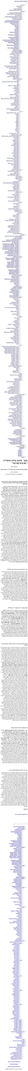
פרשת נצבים (16, 1014)
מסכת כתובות (16, 155)
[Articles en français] (15, 829)
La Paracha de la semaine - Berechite (10, 243)
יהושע (17, 120)
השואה (17, 308)
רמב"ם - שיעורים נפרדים (13, 190)
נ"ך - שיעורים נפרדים (14, 133)
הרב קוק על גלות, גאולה (13, 390)
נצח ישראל (16, 195)
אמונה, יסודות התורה (14, 54)
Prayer (17, 268)
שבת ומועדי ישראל (17, 79)
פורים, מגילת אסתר (14, 110)
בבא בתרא (16, 162)
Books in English (18, 432)
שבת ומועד (19, 406)
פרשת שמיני (16, 979)
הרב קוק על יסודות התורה (13, 388)
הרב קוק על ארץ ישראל (13, 230)
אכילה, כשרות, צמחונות (13, 71)
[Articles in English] (15, 847)
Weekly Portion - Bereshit (13, 262)
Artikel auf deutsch (17, 286)
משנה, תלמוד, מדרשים (17, 134)
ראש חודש (16, 317)
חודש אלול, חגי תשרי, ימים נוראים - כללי (10, 98)
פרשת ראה (16, 1009)
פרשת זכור (19, 935)
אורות (17, 214)
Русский (20, 453)
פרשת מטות (16, 1001)
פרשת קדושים (16, 984)
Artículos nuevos (15, 290)
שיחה (19, 474)
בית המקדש (16, 304)
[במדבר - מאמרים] (13, 990)
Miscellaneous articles (14, 273)
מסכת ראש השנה (15, 145)
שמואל (17, 123)
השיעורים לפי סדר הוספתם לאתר (14, 14)
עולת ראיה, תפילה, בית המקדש (12, 220)
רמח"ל (20, 202)
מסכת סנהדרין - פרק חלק (13, 163)
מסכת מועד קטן (15, 153)
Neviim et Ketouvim (14, 32)
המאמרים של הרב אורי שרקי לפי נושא (13, 236)
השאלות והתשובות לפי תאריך (15, 398)
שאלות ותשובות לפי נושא (16, 397)
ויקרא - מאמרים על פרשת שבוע (12, 350)
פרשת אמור (16, 986)
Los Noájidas (16, 294)
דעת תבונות (16, 206)
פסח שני (17, 89)
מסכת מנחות (16, 167)
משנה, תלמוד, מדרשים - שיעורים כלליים (10, 136)
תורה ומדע (16, 299)
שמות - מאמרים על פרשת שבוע (12, 349)
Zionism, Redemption (14, 271)
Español (20, 454)
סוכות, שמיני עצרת (15, 103)
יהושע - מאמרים (15, 354)
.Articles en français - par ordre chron (10, 241)
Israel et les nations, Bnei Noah (12, 41)
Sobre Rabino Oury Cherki (15, 442)
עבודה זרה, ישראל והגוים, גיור (15, 412)
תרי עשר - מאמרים (14, 363)
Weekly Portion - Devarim (13, 267)
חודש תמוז (16, 93)
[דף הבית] (20, 5)
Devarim (17, 31)
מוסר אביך (16, 221)
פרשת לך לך (16, 947)
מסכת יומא (16, 146)
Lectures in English (17, 50)
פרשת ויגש (16, 957)
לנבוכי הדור (16, 224)
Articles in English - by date (12, 259)
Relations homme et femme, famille (11, 40)
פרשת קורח (16, 996)
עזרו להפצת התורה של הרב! (14, 1061)
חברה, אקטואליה (15, 60)
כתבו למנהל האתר (14, 1064)
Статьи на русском (17, 275)
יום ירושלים (16, 90)
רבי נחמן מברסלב (18, 210)
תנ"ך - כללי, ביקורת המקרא (13, 112)
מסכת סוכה (16, 147)
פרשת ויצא (16, 952)
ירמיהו (17, 127)
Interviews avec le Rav (13, 254)
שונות (17, 315)
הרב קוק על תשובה (14, 228)
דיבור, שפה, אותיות (14, 59)
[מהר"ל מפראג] (15, 192)
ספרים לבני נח (19, 434)
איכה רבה (17, 138)
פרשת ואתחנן (16, 1007)
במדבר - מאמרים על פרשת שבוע (11, 351)
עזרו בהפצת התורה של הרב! (21, 813)
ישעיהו (17, 125)
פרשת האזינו (16, 1017)
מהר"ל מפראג (19, 192)
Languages (21, 447)
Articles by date (18, 849)
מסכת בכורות (16, 168)
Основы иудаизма (14, 281)
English (20, 451)
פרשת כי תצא (16, 1012)
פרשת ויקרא (16, 977)
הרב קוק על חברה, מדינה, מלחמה (11, 391)
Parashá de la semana (14, 291)
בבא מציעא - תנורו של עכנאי (12, 160)
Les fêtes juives (15, 24)
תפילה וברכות (19, 176)
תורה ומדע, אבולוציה (14, 56)
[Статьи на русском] (12, 275)
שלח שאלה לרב (18, 395)
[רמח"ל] (18, 202)
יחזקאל (17, 128)
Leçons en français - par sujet (12, 20)
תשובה (17, 301)
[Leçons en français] (12, 19)
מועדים (20, 316)
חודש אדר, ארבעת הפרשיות (12, 342)
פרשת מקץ (16, 956)
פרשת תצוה (16, 970)
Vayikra (17, 28)
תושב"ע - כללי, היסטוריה (13, 171)
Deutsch (20, 455)
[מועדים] (20, 907)
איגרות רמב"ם (16, 184)
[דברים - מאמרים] (13, 1004)
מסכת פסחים (16, 143)
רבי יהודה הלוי (19, 179)
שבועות (17, 92)
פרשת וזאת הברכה (15, 1018)
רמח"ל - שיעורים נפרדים (13, 208)
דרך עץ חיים (16, 207)
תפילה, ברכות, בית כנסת (16, 404)
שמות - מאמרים (18, 960)
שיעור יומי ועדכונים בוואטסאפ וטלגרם (13, 16)
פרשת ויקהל (16, 973)
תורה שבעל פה (15, 371)
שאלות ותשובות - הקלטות (13, 76)
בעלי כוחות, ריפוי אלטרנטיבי (15, 423)
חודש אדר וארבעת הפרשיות (12, 108)
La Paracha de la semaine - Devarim (10, 249)
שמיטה (17, 306)
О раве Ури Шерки (17, 441)
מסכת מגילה (16, 151)
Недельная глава (15, 280)
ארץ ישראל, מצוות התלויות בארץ (11, 66)
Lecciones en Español (17, 51)
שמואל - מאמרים (15, 356)
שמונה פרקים (16, 181)
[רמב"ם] (18, 180)
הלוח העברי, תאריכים (17, 424)
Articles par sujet (18, 830)
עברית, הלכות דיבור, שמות (16, 402)
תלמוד (17, 368)
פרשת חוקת (16, 997)
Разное (17, 285)
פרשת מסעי (16, 1003)
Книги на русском (17, 433)
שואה (17, 64)
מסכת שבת (16, 142)
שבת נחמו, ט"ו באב (14, 97)
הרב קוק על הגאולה (14, 229)
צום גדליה (17, 101)
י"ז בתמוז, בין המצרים (14, 94)
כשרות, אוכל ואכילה (17, 417)
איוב (18, 132)
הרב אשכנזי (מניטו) (17, 233)
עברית (20, 449)
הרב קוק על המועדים (14, 386)
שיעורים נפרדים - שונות (16, 53)
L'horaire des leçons (14, 23)
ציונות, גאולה (19, 407)
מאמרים (23, 234)
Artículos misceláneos (14, 295)
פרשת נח (17, 946)
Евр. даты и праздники (16, 869)
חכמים (17, 369)
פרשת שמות (16, 961)
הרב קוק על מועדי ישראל (13, 227)
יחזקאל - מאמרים (15, 362)
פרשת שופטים (15, 1010)
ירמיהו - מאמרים (15, 360)
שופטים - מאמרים (15, 355)
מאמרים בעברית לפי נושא (19, 826)
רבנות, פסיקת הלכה (14, 173)
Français (20, 450)
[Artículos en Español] (11, 288)
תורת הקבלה (16, 372)
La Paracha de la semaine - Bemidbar (10, 247)
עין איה (17, 217)
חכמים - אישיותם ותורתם (13, 175)
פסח (18, 84)
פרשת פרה (19, 938)
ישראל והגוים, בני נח (14, 63)
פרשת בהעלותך (15, 994)
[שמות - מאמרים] (14, 960)
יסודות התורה (16, 298)
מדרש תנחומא (16, 140)
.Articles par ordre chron (16, 831)
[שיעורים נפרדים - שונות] (10, 53)
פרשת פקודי (16, 974)
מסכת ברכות (16, 141)
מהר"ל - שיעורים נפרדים (13, 201)
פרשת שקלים (19, 934)
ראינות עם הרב (15, 314)
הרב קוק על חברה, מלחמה (16, 1057)
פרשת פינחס (16, 1000)
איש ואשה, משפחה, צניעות (16, 415)
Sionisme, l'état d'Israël (13, 37)
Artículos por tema (14, 289)
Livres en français (18, 430)
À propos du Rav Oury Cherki (15, 438)
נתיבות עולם (16, 199)
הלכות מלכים (16, 188)
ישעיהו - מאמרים (15, 359)
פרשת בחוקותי (15, 988)
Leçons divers (15, 49)
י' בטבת (17, 106)
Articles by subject (17, 848)
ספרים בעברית (18, 429)
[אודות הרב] (19, 436)
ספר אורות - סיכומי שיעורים (13, 381)
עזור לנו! (20, 7)
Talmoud (17, 33)
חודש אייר (16, 86)
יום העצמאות (16, 88)
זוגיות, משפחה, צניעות (14, 68)
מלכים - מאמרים (15, 358)
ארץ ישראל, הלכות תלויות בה (15, 408)
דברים (17, 119)
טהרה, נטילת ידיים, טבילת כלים (15, 419)
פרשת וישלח (16, 953)
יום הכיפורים (16, 102)
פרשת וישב (16, 955)
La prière (17, 36)
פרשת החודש (19, 939)
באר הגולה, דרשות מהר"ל (13, 197)
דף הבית (23, 5)
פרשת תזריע (16, 981)
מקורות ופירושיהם (18, 401)
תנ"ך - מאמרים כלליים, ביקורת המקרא (10, 346)
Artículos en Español (17, 288)
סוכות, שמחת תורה (14, 337)
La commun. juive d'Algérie (15, 843)
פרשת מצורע (16, 982)
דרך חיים (17, 198)
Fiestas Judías (16, 293)
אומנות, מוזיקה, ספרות (17, 425)
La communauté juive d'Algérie (12, 253)
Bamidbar (16, 29)
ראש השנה (16, 99)
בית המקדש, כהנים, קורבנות (12, 67)
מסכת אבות (16, 166)
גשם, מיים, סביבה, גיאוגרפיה (12, 73)
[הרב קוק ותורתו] (14, 380)
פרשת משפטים (15, 968)
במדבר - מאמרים (18, 990)
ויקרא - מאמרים (18, 975)
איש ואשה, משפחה (14, 311)
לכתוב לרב (22, 445)
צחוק (18, 312)
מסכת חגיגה (16, 154)
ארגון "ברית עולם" (20, 446)
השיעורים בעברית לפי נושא (16, 12)
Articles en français (17, 238)
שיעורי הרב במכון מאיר (17, 18)
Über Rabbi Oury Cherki (16, 443)
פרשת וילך (16, 1016)
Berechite (17, 25)
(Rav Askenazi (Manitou (13, 47)
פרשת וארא (16, 962)
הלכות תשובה (16, 186)
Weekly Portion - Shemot (13, 263)
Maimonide (16, 44)
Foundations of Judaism (13, 269)
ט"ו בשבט (16, 107)
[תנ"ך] (19, 345)
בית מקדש (19, 895)
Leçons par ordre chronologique (11, 21)
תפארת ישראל (15, 194)
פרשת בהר (16, 987)
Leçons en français (17, 19)
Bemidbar (19, 838)
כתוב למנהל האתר (18, 8)
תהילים (17, 130)
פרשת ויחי (16, 958)
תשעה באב (16, 329)
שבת (18, 80)
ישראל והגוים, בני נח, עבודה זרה (12, 307)
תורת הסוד (16, 172)
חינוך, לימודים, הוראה (17, 414)
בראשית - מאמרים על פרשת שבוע (11, 347)
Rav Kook (16, 46)
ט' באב (17, 95)
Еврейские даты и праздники (11, 279)
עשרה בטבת (16, 340)
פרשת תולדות (16, 951)
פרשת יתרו (16, 966)
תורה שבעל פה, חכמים (17, 169)
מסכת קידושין (16, 159)
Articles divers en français (13, 255)
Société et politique (14, 38)
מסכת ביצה (16, 149)
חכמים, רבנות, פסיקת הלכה (16, 403)
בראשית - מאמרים (17, 943)
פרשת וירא (16, 948)
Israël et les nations (17, 842)
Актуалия (16, 282)
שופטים (17, 121)
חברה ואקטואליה (15, 302)
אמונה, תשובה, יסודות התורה (15, 399)
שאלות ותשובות (21, 394)
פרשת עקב (16, 1008)
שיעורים (23, 11)
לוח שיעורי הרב (18, 15)
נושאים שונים (16, 77)
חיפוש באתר (19, 6)
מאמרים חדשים (18, 237)
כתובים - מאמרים (15, 364)
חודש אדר (19, 933)
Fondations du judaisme (13, 34)
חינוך (18, 69)
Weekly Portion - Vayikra (13, 264)
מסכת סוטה (16, 156)
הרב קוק (20, 212)
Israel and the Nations (14, 272)
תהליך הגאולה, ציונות (14, 303)
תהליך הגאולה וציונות (14, 62)
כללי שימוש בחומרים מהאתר (15, 10)
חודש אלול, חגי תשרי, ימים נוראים (11, 332)
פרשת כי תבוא (15, 1013)
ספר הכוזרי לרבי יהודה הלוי (16, 375)
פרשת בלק (16, 999)
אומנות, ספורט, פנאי (14, 75)
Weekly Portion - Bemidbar (12, 266)
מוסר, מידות (16, 55)
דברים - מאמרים (18, 1004)
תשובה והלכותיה (15, 58)
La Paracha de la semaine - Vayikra (11, 246)
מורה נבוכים (16, 189)
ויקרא (17, 116)
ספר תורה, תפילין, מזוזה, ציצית (12, 72)
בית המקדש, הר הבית (17, 410)
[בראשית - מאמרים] (12, 943)
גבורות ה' (17, 193)
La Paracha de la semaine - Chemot (11, 245)
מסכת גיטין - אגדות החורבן (13, 158)
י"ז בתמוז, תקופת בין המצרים (12, 328)
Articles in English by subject (12, 258)
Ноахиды (16, 284)
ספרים (23, 428)
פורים (17, 343)
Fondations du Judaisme (13, 250)
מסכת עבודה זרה (15, 164)
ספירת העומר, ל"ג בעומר (13, 85)
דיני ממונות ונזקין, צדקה (16, 421)
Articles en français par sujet (12, 240)
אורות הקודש (16, 215)
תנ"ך (21, 111)
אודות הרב (22, 436)
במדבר (17, 118)
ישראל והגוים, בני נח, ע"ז (16, 897)
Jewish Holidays (15, 260)
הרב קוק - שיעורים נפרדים (13, 232)
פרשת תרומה (16, 969)
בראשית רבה (16, 137)
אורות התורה (16, 216)
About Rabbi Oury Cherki (16, 440)
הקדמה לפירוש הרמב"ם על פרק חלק (11, 182)
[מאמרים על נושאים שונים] (9, 297)
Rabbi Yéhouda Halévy (13, 42)
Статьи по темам (15, 276)
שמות (17, 115)
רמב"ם (20, 180)
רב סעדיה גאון (19, 177)
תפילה (20, 373)
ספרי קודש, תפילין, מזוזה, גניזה (15, 420)
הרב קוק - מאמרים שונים (13, 393)
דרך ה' (17, 205)
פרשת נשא (16, 992)
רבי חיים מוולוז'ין (18, 211)
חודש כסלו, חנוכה (15, 105)
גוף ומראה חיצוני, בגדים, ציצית (15, 416)
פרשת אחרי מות (15, 983)
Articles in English (17, 256)
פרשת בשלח (16, 965)
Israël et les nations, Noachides (12, 251)
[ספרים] (21, 428)
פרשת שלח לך (16, 995)
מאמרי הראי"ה (15, 223)
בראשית (17, 114)
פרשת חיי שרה (15, 949)
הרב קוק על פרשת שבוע (13, 225)
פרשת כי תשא (15, 971)
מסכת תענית (16, 150)
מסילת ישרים (16, 203)
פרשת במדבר (16, 991)
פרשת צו (17, 978)
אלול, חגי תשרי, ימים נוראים (15, 922)
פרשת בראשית (15, 944)
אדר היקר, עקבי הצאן (14, 219)
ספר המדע (16, 185)
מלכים (17, 124)
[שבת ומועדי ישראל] (12, 79)
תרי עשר (17, 129)
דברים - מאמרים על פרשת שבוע (12, 353)
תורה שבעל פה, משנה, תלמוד (15, 365)
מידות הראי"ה (16, 384)
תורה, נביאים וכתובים (20, 940)
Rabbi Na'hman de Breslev (13, 45)
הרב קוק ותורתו (18, 380)
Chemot (17, 27)
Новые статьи (15, 277)
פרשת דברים (16, 1005)
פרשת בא (17, 964)
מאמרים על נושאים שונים (16, 297)
